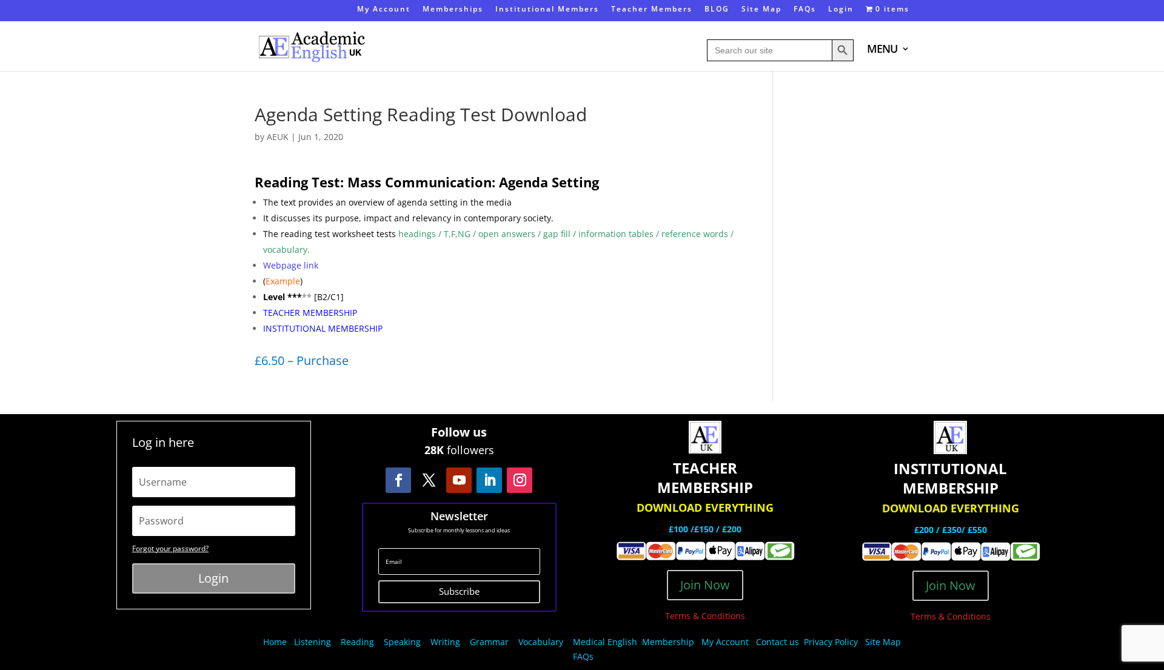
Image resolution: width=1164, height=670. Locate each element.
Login (841, 9)
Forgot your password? (170, 548)
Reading (357, 642)
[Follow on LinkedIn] (489, 480)
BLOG (716, 9)
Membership (668, 642)
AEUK (278, 136)
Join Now (705, 585)
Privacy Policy (832, 642)
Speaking (402, 642)
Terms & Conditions (705, 615)
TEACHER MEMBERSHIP (310, 312)
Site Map (761, 9)
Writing (445, 642)
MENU (882, 50)
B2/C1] (330, 297)
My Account (383, 9)
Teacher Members (651, 9)
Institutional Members (547, 9)
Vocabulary (540, 642)
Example (283, 281)
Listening (312, 642)
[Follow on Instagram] (519, 480)
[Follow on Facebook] (398, 480)
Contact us (777, 642)
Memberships (453, 9)
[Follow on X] (428, 480)
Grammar (489, 642)
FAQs (805, 9)
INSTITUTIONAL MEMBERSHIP (323, 328)
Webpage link (290, 265)
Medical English (606, 642)
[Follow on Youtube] (459, 480)
